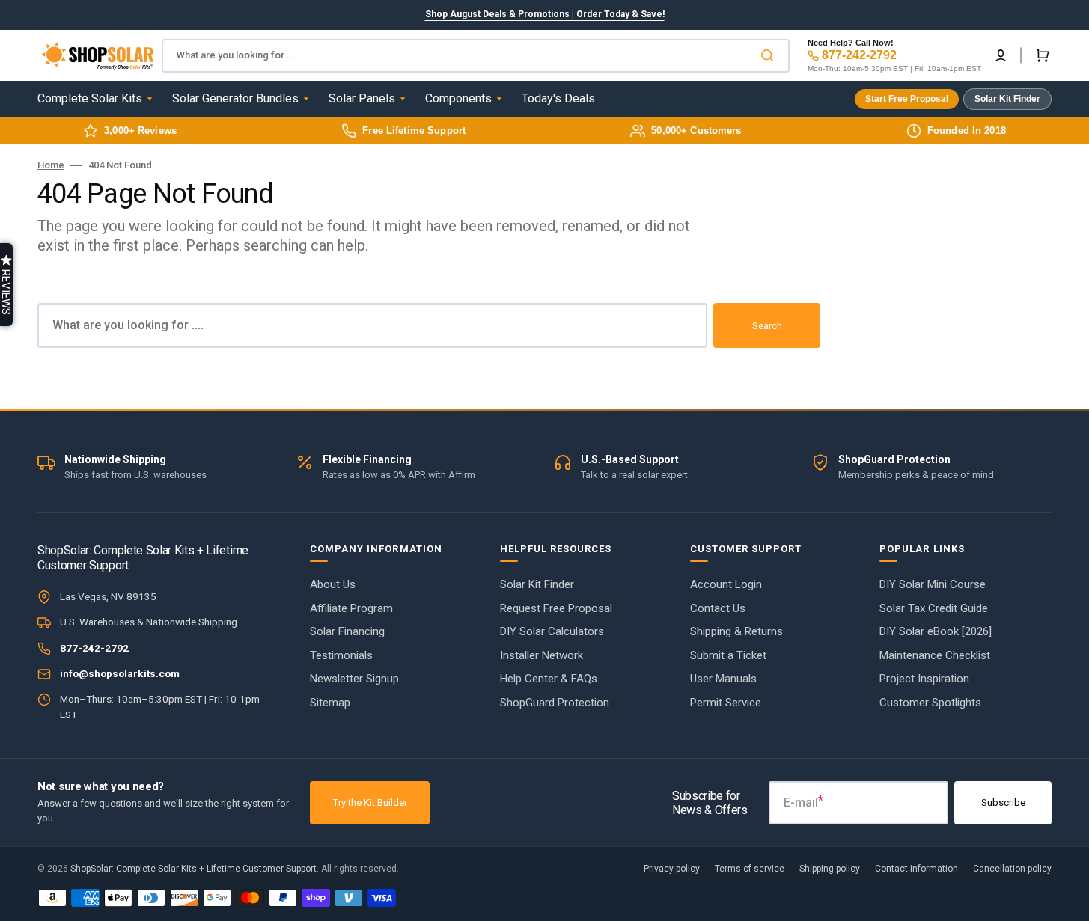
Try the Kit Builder (370, 802)
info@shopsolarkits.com (120, 673)
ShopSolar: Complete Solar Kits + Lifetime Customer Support (193, 868)
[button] (1000, 55)
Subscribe (1003, 802)
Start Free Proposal (906, 99)
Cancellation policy (1012, 868)
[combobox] (476, 56)
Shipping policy (829, 868)
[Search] (770, 55)
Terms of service (749, 868)
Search (767, 325)
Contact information (916, 868)
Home (50, 165)
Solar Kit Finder (1007, 99)
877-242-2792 (859, 55)
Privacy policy (672, 868)
